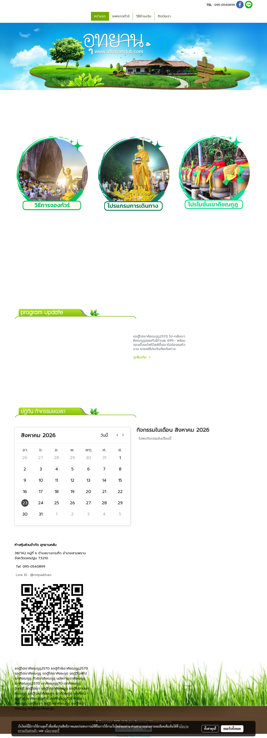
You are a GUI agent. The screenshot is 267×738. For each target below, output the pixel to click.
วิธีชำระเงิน (143, 16)
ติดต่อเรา (164, 16)
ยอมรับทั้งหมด (232, 728)
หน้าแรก (100, 16)
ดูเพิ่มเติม (140, 357)
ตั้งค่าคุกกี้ (210, 728)
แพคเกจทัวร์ (121, 16)
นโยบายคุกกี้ (52, 731)
